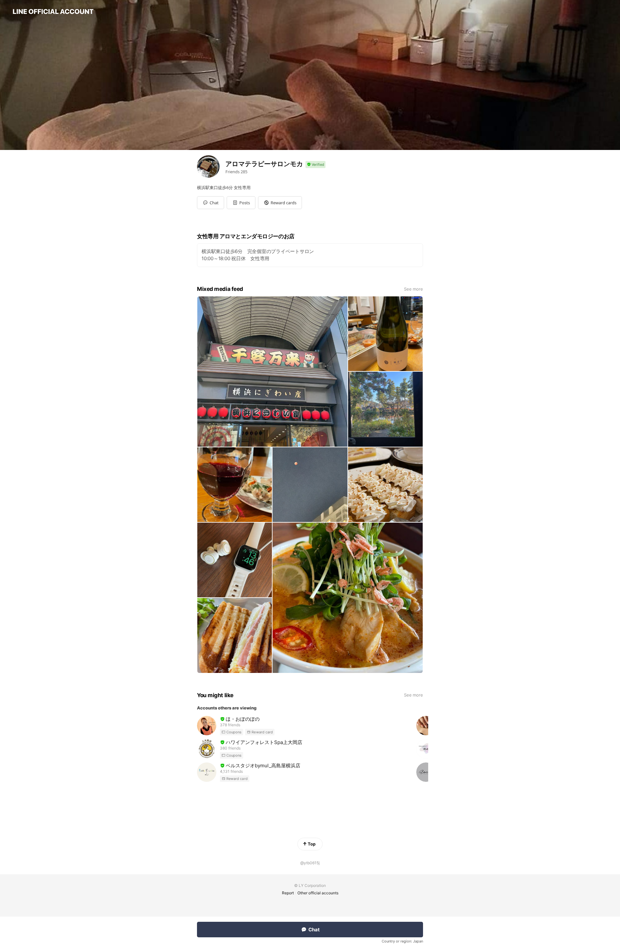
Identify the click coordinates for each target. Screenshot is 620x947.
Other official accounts (317, 892)
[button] (241, 202)
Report (288, 892)
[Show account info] (315, 164)
